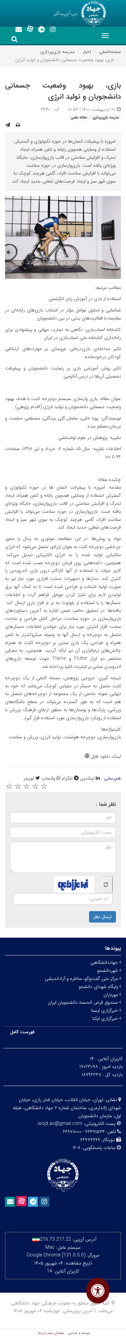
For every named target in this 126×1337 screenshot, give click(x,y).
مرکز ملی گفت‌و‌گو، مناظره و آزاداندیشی (82, 978)
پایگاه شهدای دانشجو (99, 986)
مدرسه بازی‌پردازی (57, 51)
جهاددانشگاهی (104, 962)
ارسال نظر (102, 917)
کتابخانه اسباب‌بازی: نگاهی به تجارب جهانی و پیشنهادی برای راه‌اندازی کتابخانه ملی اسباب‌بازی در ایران (63, 333)
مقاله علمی (79, 117)
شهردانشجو (108, 970)
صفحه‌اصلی (110, 51)
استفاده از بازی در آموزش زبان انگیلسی (85, 298)
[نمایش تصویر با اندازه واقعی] (63, 237)
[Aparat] (30, 29)
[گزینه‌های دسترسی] (97, 1290)
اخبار (87, 51)
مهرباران (111, 994)
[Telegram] (41, 29)
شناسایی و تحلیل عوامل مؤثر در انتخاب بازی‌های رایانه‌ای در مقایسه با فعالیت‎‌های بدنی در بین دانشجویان (63, 314)
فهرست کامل (22, 1032)
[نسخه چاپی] (18, 125)
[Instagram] (53, 29)
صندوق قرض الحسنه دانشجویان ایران (83, 1002)
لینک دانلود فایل (105, 756)
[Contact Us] (18, 29)
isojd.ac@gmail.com (60, 1123)
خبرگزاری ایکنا (105, 1018)
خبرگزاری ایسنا (105, 1010)
